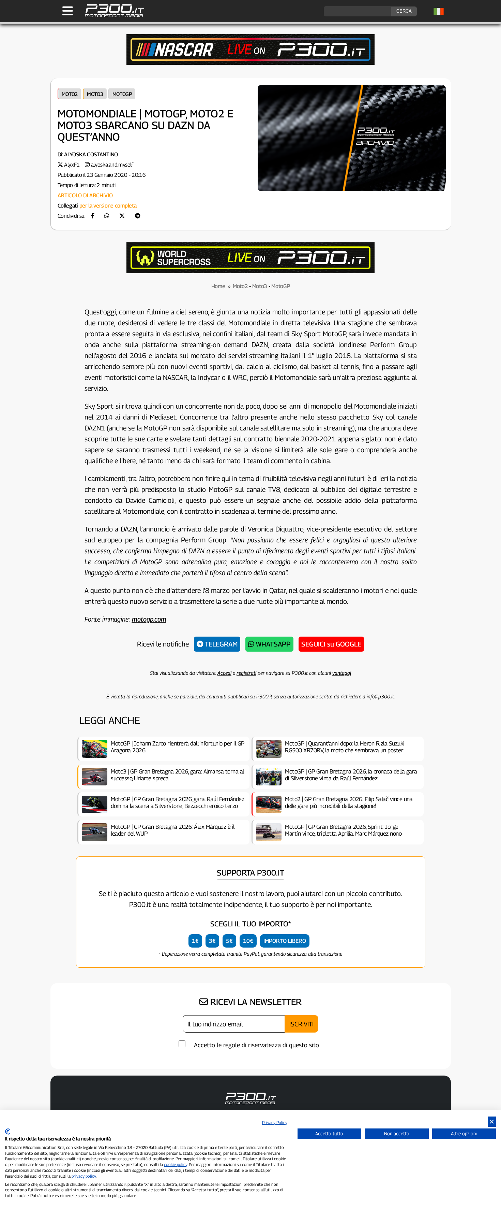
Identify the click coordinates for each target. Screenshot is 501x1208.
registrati (246, 673)
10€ (248, 941)
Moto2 (70, 94)
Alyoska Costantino (91, 154)
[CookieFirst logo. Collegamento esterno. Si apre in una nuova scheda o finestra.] (7, 1131)
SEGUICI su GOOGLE (331, 644)
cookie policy (175, 1164)
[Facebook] (93, 216)
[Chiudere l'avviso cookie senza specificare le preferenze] (492, 1122)
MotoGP (122, 94)
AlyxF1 (72, 164)
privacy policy (84, 1176)
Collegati (68, 205)
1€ (195, 941)
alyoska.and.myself (112, 164)
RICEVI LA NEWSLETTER (255, 1002)
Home (218, 286)
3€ (212, 941)
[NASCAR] (250, 63)
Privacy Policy (274, 1122)
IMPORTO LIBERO (284, 941)
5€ (229, 941)
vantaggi (341, 673)
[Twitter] (122, 216)
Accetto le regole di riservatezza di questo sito (256, 1045)
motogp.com (149, 619)
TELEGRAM (220, 644)
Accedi (224, 673)
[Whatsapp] (106, 216)
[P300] (250, 271)
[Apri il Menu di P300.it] (67, 11)
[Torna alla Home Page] (111, 16)
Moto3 (95, 94)
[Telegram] (138, 216)
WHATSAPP (272, 644)
